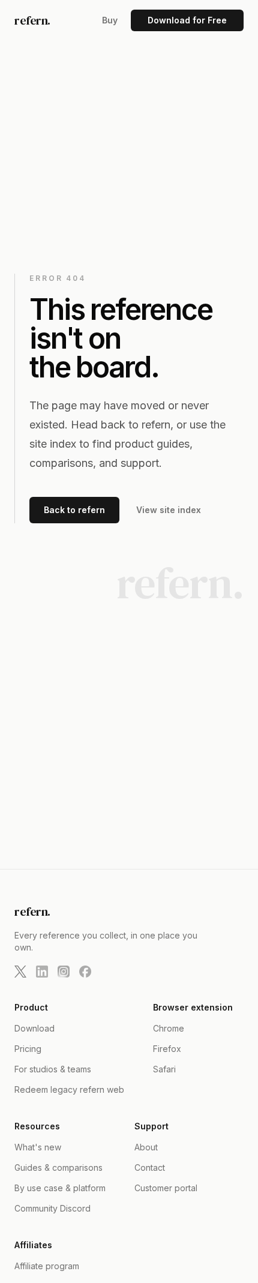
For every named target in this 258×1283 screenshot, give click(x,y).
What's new (37, 1147)
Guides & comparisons (58, 1167)
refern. (32, 20)
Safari (164, 1069)
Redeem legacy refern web (69, 1089)
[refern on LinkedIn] (42, 972)
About (146, 1147)
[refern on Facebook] (85, 972)
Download (34, 1028)
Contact (149, 1167)
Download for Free (187, 20)
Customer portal (165, 1188)
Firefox (167, 1049)
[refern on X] (20, 972)
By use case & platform (60, 1188)
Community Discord (52, 1208)
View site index (168, 510)
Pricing (27, 1049)
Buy (110, 20)
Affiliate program (46, 1266)
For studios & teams (52, 1069)
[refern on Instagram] (64, 972)
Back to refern (74, 510)
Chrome (168, 1028)
